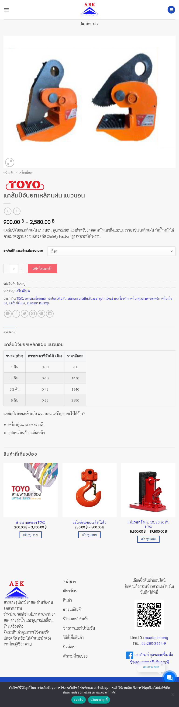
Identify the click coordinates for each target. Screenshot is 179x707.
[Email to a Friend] (33, 314)
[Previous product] (16, 211)
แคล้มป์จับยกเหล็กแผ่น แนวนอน (23, 250)
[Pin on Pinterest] (41, 314)
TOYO (20, 298)
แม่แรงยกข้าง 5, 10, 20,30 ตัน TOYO (148, 524)
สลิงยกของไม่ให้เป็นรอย (82, 298)
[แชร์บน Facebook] (16, 314)
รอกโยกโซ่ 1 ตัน (56, 298)
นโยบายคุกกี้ (99, 699)
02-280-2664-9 (153, 643)
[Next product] (7, 211)
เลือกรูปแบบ (30, 535)
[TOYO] (24, 185)
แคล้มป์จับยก (17, 303)
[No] (173, 696)
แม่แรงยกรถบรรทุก (38, 303)
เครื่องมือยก (26, 172)
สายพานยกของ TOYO (30, 522)
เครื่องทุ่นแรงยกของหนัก (145, 298)
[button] (6, 9)
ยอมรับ (78, 699)
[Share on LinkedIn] (50, 314)
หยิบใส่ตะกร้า (42, 268)
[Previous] (3, 506)
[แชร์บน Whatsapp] (8, 314)
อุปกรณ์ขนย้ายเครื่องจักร (114, 298)
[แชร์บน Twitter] (24, 314)
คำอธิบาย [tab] (9, 332)
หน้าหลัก (8, 172)
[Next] (175, 506)
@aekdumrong (156, 637)
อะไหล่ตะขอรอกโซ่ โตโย (89, 522)
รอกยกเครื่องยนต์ (35, 298)
